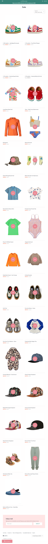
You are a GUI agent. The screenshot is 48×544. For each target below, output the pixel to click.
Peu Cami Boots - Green (30, 308)
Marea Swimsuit (28, 142)
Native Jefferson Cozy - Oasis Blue (10, 507)
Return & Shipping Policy (17, 532)
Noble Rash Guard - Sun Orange (10, 275)
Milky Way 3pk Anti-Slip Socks (31, 175)
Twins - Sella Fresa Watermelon (32, 109)
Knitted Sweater (28, 275)
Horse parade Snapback (30, 407)
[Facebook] (3, 536)
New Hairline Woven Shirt (8, 208)
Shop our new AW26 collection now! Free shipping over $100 (24, 3)
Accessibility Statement (27, 532)
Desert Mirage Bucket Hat (8, 175)
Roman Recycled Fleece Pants (31, 474)
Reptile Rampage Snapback (9, 407)
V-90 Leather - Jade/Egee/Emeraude (11, 43)
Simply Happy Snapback (30, 374)
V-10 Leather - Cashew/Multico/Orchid (33, 76)
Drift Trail (5, 308)
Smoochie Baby (8, 538)
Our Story (4, 532)
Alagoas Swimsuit (29, 242)
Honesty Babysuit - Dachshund (9, 374)
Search (33, 532)
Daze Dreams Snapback (8, 440)
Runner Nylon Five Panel (30, 440)
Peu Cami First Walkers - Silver (9, 341)
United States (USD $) (36, 535)
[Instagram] (5, 536)
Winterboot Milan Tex (7, 474)
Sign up (38, 523)
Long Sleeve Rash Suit (7, 109)
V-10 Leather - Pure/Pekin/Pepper (32, 43)
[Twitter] (6, 536)
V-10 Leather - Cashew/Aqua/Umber (11, 76)
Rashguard (5, 142)
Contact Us (10, 532)
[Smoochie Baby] (24, 1)
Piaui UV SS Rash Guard (8, 242)
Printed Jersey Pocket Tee (30, 208)
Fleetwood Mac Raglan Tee (31, 341)
